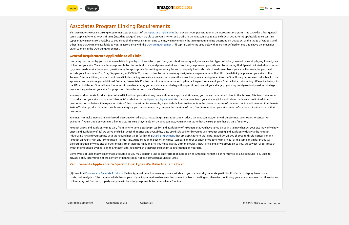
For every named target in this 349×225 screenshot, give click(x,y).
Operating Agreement (161, 32)
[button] (266, 8)
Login (72, 8)
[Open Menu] (277, 8)
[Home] (174, 8)
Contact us (146, 202)
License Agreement (163, 135)
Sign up (92, 8)
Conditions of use (116, 202)
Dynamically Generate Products (104, 173)
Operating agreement (80, 202)
